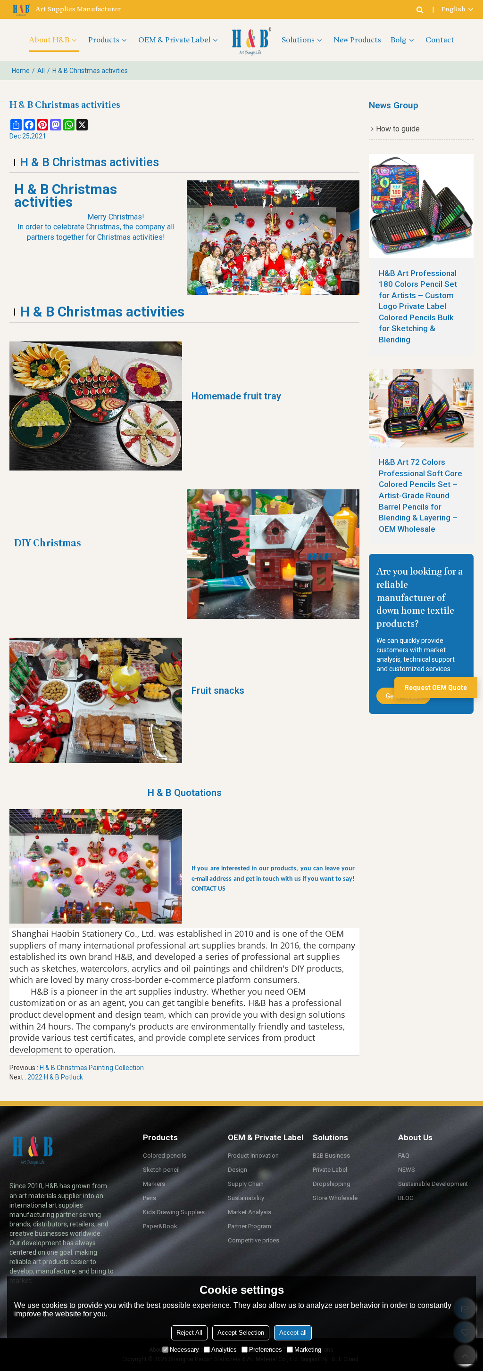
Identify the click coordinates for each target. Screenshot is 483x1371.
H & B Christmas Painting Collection (92, 1067)
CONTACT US (208, 888)
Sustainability (246, 1197)
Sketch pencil (161, 1169)
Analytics (224, 1349)
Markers (154, 1183)
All (41, 70)
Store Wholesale (335, 1197)
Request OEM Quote (436, 687)
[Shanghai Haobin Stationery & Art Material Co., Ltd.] (250, 40)
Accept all (293, 1332)
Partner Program (249, 1226)
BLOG (406, 1197)
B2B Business (331, 1155)
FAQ (403, 1155)
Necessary (184, 1349)
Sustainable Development (433, 1183)
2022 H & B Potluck (55, 1077)
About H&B (49, 40)
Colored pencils (164, 1155)
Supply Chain (246, 1183)
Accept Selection (240, 1332)
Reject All (189, 1332)
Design (237, 1169)
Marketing (307, 1349)
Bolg (399, 40)
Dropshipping (331, 1183)
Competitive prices (253, 1240)
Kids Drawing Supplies (174, 1212)
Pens (149, 1197)
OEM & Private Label (174, 40)
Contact (439, 40)
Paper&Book (160, 1226)
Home (21, 70)
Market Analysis (249, 1212)
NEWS (406, 1169)
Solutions (298, 40)
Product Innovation (253, 1155)
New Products (357, 40)
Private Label (330, 1169)
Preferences (265, 1349)
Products (103, 40)
